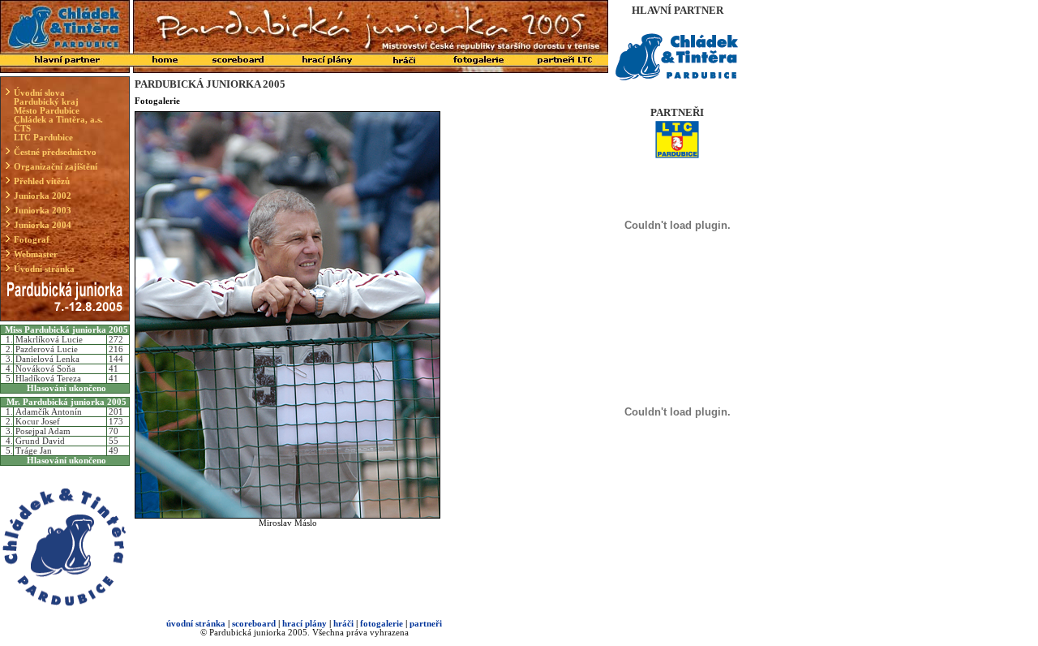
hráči (343, 623)
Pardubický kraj (46, 101)
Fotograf (31, 239)
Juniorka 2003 (42, 210)
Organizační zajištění (55, 166)
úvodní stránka (195, 623)
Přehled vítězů (42, 181)
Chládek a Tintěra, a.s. (58, 119)
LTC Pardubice (43, 137)
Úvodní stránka (44, 269)
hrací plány (304, 623)
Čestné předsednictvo (55, 152)
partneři (426, 623)
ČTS (22, 128)
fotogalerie (381, 623)
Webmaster (36, 254)
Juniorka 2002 (42, 196)
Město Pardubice (46, 110)
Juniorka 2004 (42, 225)
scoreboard (254, 623)
